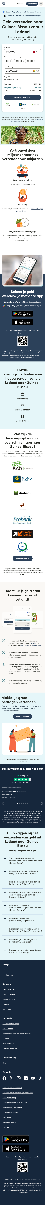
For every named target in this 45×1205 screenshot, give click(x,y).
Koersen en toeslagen (11, 1024)
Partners (6, 1038)
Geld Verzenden (9, 989)
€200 (8, 61)
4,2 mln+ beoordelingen (23, 16)
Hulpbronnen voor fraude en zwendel (17, 1034)
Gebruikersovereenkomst (12, 1088)
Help (4, 1063)
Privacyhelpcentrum (10, 1112)
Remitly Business (9, 999)
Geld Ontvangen (9, 994)
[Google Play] (22, 314)
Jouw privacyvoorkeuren (12, 1107)
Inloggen (20, 3)
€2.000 (18, 61)
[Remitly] (3, 3)
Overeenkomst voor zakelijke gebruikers (18, 1093)
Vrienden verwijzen (10, 1048)
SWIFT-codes (8, 1029)
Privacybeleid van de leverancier (15, 1103)
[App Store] (22, 322)
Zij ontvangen (9, 67)
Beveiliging (7, 1117)
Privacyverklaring (9, 1098)
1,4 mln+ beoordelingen (24, 12)
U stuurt (7, 48)
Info (4, 970)
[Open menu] (41, 4)
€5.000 (30, 61)
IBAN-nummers (8, 1043)
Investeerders (8, 975)
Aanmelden (32, 3)
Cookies (6, 1127)
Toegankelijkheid (9, 1122)
